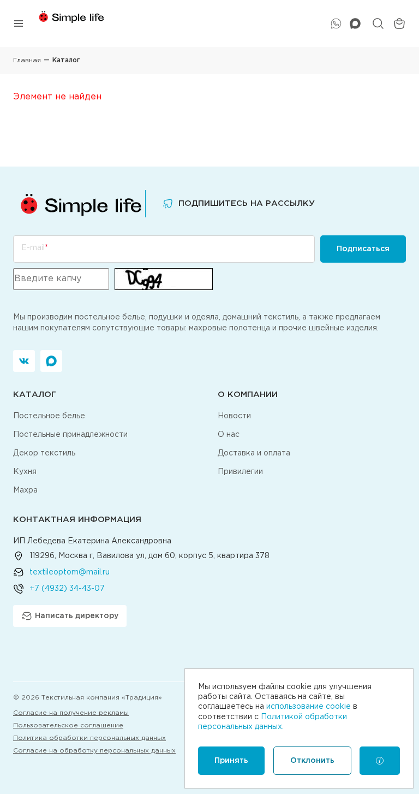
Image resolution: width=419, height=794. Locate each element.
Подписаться (363, 249)
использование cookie (308, 706)
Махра (25, 490)
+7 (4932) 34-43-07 (67, 588)
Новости (234, 416)
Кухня (25, 472)
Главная (27, 60)
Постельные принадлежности (70, 434)
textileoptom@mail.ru (69, 572)
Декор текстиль (44, 453)
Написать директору (76, 616)
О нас (229, 434)
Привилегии (240, 472)
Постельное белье (49, 416)
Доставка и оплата (254, 453)
